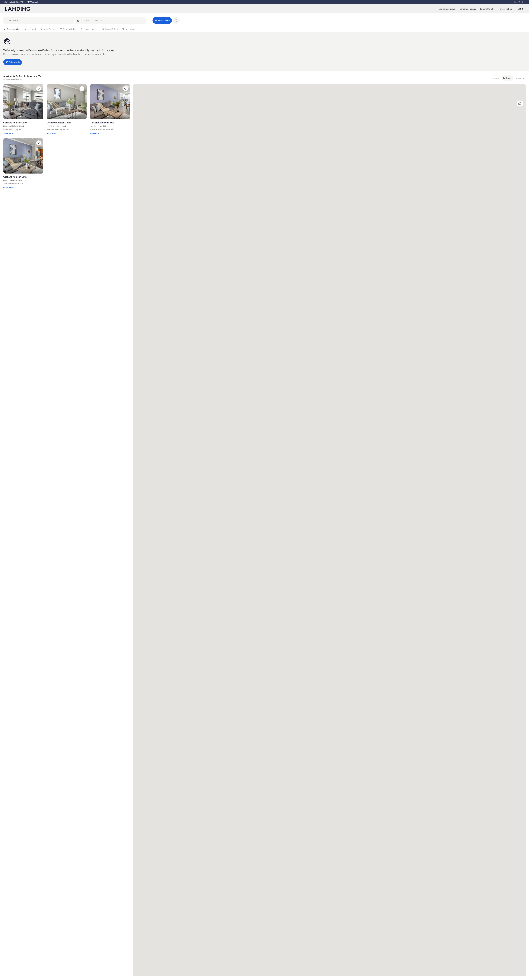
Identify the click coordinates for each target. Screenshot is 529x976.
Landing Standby (487, 9)
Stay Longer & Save (447, 9)
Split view (507, 78)
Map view (520, 78)
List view (495, 78)
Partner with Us (505, 9)
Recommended (13, 29)
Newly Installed (69, 29)
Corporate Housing (468, 9)
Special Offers (111, 29)
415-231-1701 (18, 2)
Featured (32, 29)
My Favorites (130, 29)
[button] (110, 20)
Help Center (519, 2)
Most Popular (49, 29)
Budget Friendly (90, 29)
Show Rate (8, 133)
